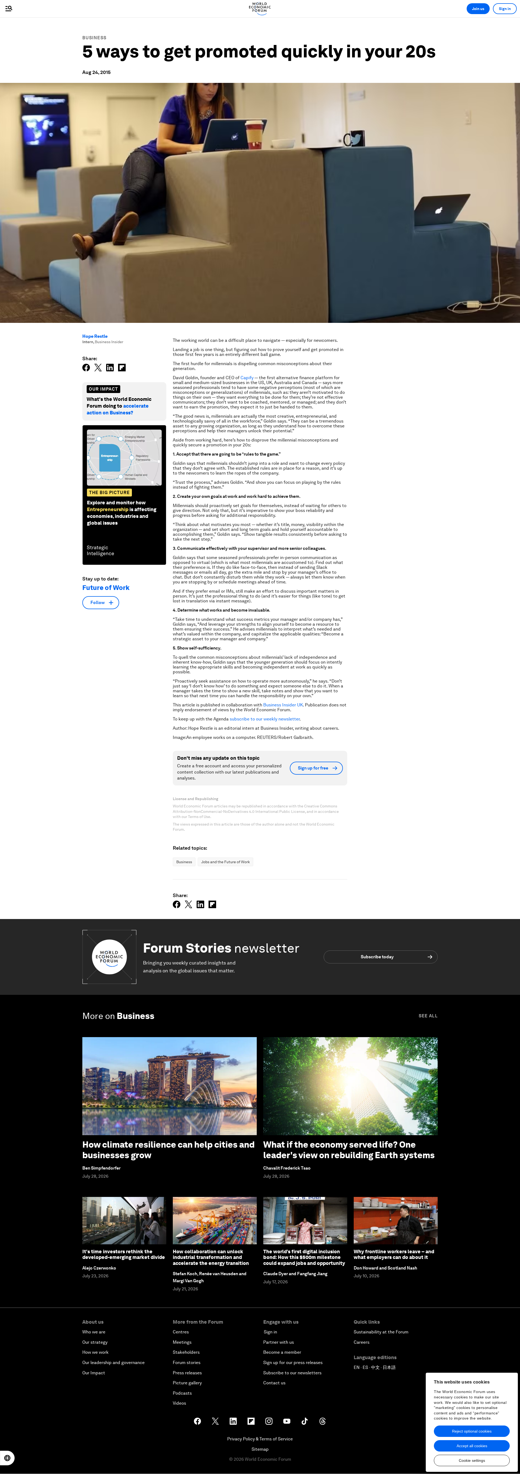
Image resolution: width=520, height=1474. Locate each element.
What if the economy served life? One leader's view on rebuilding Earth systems (349, 1149)
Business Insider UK (283, 704)
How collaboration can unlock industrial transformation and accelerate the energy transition (211, 1257)
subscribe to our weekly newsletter (265, 719)
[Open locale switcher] (7, 1458)
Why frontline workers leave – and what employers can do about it (394, 1254)
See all (428, 1015)
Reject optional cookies (472, 1431)
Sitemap (260, 1449)
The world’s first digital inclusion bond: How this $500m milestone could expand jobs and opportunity (304, 1257)
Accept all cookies (472, 1446)
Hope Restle (95, 336)
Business (94, 37)
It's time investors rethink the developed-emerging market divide (123, 1254)
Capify (246, 377)
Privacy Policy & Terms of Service (260, 1438)
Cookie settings (472, 1460)
